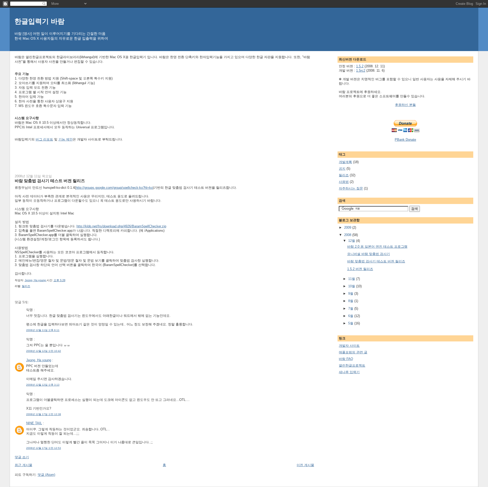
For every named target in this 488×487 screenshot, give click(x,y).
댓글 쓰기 (22, 457)
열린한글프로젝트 (352, 365)
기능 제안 (65, 139)
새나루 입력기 (349, 372)
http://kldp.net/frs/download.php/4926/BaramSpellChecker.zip (121, 226)
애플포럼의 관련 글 (353, 352)
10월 (352, 286)
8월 (351, 301)
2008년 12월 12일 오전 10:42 (43, 351)
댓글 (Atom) (46, 475)
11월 (352, 279)
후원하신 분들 (405, 105)
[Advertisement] (107, 157)
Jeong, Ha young (38, 360)
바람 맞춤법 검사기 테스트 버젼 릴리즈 (376, 261)
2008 (348, 235)
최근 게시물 (23, 465)
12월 (352, 241)
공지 (342, 168)
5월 (351, 323)
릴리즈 (26, 286)
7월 (351, 308)
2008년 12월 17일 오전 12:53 (43, 448)
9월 (351, 293)
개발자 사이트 (349, 346)
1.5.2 (359, 66)
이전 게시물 (305, 465)
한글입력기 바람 (39, 21)
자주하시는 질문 (351, 188)
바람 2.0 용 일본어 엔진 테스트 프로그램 (377, 246)
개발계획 (345, 162)
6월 (351, 316)
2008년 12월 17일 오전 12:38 (43, 414)
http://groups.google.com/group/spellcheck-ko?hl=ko (114, 188)
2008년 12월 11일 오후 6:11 (42, 330)
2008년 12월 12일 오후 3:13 (42, 384)
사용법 (344, 182)
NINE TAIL (34, 423)
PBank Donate (405, 140)
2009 (348, 227)
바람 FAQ (346, 359)
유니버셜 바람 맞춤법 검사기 (368, 254)
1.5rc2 (360, 70)
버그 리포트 (44, 139)
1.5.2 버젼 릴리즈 (360, 269)
